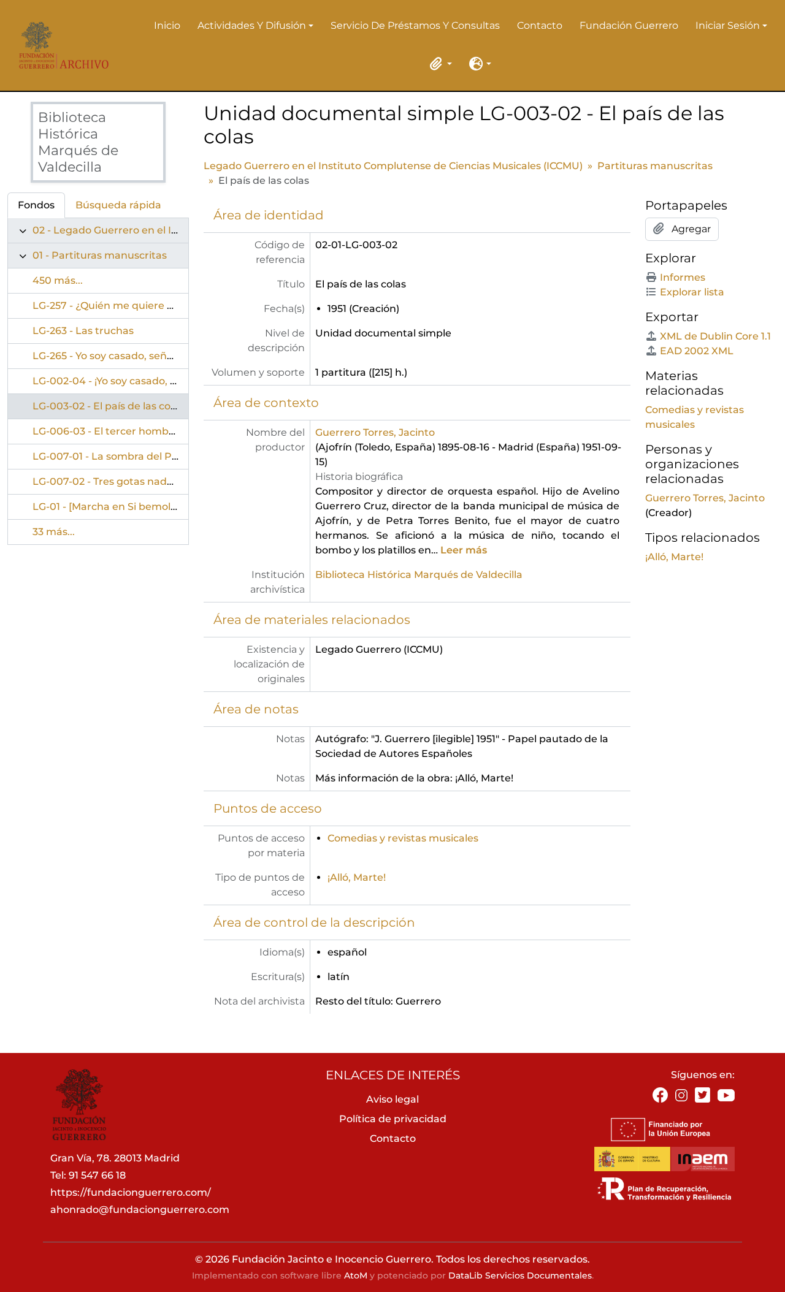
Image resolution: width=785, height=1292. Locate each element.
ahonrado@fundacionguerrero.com (139, 1209)
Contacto (539, 25)
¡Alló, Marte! (356, 877)
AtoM (355, 1275)
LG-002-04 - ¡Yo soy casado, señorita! (123, 381)
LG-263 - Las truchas (83, 330)
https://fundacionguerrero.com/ (130, 1192)
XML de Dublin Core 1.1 (715, 336)
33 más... (54, 532)
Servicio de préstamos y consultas (415, 25)
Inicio (167, 25)
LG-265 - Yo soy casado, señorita (111, 356)
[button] (438, 63)
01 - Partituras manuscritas (100, 255)
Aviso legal (392, 1099)
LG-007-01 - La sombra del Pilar (110, 456)
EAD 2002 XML (696, 351)
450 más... (58, 280)
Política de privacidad (392, 1119)
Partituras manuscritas (655, 166)
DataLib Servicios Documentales (520, 1275)
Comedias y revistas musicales (402, 838)
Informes (682, 277)
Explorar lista (692, 292)
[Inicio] (60, 45)
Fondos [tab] (36, 205)
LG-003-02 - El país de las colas (108, 406)
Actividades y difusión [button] (251, 26)
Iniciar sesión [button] (727, 26)
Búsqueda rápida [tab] (118, 205)
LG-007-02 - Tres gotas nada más (115, 481)
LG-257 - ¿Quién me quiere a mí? (113, 305)
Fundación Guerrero (629, 25)
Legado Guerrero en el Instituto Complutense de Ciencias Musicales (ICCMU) (393, 166)
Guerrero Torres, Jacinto (375, 432)
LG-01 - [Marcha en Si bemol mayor (119, 506)
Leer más (463, 550)
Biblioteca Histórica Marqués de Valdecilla (419, 574)
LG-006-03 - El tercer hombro (106, 431)
